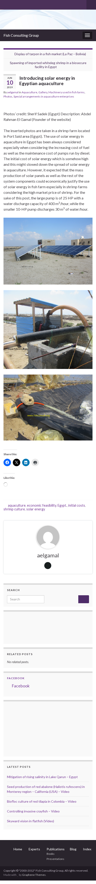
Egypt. (62, 505)
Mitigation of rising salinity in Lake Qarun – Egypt (42, 777)
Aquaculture (29, 92)
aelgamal (12, 92)
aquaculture (17, 505)
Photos (7, 96)
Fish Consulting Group (21, 35)
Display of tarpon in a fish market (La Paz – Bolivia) (50, 54)
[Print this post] (88, 102)
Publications (56, 849)
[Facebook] (13, 3)
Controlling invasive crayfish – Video (33, 811)
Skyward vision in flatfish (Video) (30, 821)
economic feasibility (41, 505)
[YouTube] (20, 3)
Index (87, 849)
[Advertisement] (30, 728)
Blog (73, 849)
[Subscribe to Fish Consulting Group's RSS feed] (5, 3)
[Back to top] (85, 873)
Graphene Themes (34, 875)
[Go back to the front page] (48, 19)
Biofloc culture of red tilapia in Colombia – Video (41, 801)
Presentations (55, 859)
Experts (34, 849)
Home (18, 849)
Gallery (42, 92)
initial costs (76, 505)
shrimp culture (14, 509)
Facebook (15, 678)
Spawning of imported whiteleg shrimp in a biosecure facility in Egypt (48, 65)
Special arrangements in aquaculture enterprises (44, 96)
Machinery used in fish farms (66, 92)
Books (51, 853)
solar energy (35, 509)
